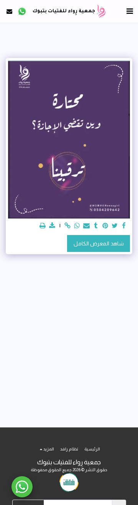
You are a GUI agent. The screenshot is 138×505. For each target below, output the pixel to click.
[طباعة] (42, 226)
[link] (67, 226)
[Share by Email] (86, 226)
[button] (129, 11)
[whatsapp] (77, 226)
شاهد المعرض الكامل (99, 243)
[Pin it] (105, 226)
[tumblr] (95, 226)
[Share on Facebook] (124, 226)
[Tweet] (114, 226)
